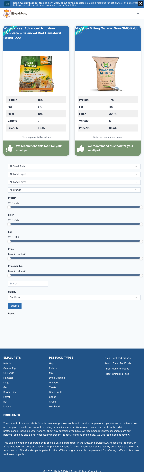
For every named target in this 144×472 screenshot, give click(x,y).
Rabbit (7, 363)
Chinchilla (8, 373)
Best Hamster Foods (117, 368)
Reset (11, 313)
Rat (5, 401)
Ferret (6, 396)
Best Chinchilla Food (117, 373)
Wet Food (54, 406)
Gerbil (6, 387)
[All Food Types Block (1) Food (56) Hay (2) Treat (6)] (74, 174)
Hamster (8, 377)
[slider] (9, 207)
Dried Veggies (57, 377)
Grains (52, 401)
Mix (51, 373)
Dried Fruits (55, 392)
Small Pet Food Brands (118, 358)
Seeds (52, 396)
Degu (6, 382)
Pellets (53, 368)
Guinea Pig (9, 368)
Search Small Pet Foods (117, 363)
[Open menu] (138, 13)
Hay (51, 363)
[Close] (140, 3)
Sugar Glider (10, 392)
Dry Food (54, 382)
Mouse (7, 406)
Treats (52, 387)
